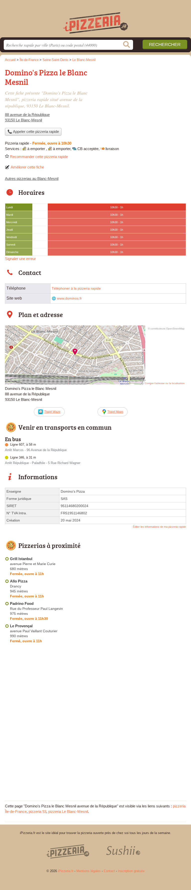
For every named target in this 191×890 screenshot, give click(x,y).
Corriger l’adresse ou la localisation (165, 383)
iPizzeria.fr (95, 20)
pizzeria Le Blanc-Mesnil (68, 811)
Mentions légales (88, 871)
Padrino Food (22, 603)
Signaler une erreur (20, 259)
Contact (109, 871)
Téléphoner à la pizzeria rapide (76, 288)
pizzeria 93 (37, 811)
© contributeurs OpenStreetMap (166, 328)
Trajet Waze (52, 412)
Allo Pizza (18, 581)
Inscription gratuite (131, 871)
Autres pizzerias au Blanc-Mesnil (31, 178)
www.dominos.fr (69, 298)
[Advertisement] (144, 101)
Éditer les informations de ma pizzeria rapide (159, 526)
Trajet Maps (115, 412)
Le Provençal (21, 626)
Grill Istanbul (21, 559)
